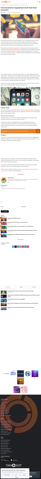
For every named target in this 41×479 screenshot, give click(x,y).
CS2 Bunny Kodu (4, 407)
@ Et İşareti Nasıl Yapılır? (5, 434)
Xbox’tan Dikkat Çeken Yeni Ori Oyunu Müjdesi (16, 299)
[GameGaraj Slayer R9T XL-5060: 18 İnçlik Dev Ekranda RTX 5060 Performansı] (4, 231)
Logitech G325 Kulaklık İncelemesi (14, 218)
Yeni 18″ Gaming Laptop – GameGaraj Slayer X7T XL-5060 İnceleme (20, 226)
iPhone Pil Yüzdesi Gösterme (6, 426)
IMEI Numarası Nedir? (4, 446)
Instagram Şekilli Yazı (4, 413)
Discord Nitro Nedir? (4, 445)
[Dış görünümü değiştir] (37, 2)
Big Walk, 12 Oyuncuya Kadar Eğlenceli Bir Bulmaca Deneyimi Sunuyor (20, 307)
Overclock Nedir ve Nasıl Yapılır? (6, 451)
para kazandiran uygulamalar (13, 48)
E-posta (2, 206)
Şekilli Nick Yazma (4, 410)
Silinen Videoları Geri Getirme (6, 424)
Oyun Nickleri (3, 405)
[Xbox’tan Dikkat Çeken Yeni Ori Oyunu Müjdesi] (4, 300)
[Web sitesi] (8, 182)
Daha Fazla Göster (20, 239)
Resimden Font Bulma (4, 431)
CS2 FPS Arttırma (4, 408)
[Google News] (20, 174)
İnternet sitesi (23, 206)
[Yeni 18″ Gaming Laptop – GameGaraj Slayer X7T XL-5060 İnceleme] (4, 227)
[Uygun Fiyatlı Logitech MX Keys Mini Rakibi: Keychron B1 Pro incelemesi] (4, 235)
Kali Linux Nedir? (3, 453)
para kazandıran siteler (28, 110)
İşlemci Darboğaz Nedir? (5, 443)
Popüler (21, 287)
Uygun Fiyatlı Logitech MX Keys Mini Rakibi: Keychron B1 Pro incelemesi (21, 234)
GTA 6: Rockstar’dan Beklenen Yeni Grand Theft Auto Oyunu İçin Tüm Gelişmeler (22, 303)
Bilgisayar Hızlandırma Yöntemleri (6, 429)
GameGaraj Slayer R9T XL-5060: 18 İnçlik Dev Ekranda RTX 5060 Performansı (22, 230)
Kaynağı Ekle (29, 476)
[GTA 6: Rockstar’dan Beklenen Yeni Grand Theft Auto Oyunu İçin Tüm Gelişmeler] (4, 304)
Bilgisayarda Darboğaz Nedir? (6, 448)
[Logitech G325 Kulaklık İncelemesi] (4, 219)
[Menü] (39, 2)
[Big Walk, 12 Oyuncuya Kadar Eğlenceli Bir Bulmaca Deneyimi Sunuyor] (4, 308)
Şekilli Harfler (3, 412)
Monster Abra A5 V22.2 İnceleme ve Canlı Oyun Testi (17, 222)
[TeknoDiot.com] (6, 2)
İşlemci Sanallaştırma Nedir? (5, 440)
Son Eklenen (8, 287)
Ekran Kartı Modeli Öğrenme (5, 421)
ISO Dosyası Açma (4, 427)
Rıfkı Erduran (4, 12)
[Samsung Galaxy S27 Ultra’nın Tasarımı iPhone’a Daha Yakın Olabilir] (4, 292)
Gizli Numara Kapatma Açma (6, 422)
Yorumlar (34, 287)
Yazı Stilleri (2, 403)
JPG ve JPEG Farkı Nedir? (5, 450)
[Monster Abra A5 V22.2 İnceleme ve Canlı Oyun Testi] (4, 223)
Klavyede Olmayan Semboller (6, 415)
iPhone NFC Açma (4, 402)
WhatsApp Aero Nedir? (5, 441)
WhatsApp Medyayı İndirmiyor (6, 432)
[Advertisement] (20, 63)
